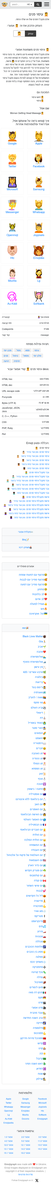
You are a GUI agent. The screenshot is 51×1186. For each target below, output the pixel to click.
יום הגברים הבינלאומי (33, 829)
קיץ (43, 1053)
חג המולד (39, 763)
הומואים (40, 733)
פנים (6, 355)
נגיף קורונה (38, 972)
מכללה (41, 941)
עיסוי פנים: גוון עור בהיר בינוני (33, 455)
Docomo (25, 1118)
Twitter (12, 166)
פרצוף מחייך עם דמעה (33, 584)
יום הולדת (39, 834)
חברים (41, 748)
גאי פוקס (40, 702)
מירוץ (41, 931)
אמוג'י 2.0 (25, 1136)
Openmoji (12, 235)
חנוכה (41, 784)
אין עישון (40, 667)
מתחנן (42, 589)
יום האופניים (38, 809)
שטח (42, 1073)
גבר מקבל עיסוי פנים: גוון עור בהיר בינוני (27, 480)
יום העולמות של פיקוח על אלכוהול (26, 855)
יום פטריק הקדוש (35, 870)
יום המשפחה (37, 845)
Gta (42, 641)
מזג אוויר (40, 911)
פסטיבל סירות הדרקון (33, 1038)
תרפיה (17, 361)
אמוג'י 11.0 (42, 1140)
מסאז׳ (26, 355)
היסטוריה (39, 743)
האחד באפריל (37, 722)
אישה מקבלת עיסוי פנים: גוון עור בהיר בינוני (26, 504)
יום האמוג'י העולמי (34, 819)
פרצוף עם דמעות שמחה (33, 574)
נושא (25, 627)
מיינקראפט (38, 921)
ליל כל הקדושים (36, 895)
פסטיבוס (40, 1033)
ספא (27, 350)
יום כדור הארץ (37, 865)
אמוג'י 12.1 (25, 1144)
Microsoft (12, 189)
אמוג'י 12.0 (8, 1144)
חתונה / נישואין (36, 789)
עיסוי (36, 350)
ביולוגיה (40, 677)
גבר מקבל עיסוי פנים (37, 472)
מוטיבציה (39, 906)
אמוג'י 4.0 (8, 1140)
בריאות (41, 682)
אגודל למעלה (38, 604)
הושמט (41, 738)
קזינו (42, 1048)
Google (12, 143)
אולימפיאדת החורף (34, 661)
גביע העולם (38, 707)
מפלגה (41, 956)
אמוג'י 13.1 (8, 1148)
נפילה (41, 977)
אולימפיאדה (38, 656)
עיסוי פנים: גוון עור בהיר (35, 451)
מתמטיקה (39, 967)
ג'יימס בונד (39, 687)
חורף (42, 778)
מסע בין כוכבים (36, 951)
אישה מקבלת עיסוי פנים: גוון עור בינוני (29, 509)
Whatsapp (39, 212)
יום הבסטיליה (37, 824)
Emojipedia (8, 1122)
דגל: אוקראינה (38, 613)
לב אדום (41, 599)
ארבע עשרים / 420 (34, 672)
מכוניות (40, 936)
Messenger (12, 212)
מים (42, 926)
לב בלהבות (39, 594)
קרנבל (41, 1058)
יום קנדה (40, 880)
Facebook (39, 166)
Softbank (38, 303)
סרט (42, 1002)
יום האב (40, 804)
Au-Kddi (12, 303)
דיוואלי (41, 712)
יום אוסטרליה (37, 794)
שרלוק (41, 1078)
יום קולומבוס (38, 875)
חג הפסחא (39, 768)
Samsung (38, 189)
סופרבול (40, 982)
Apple (38, 143)
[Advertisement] (25, 41)
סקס (42, 997)
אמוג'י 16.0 (25, 1152)
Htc (12, 258)
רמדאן (41, 1068)
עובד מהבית (38, 1012)
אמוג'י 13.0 (42, 1144)
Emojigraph (42, 1118)
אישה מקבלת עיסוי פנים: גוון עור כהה (29, 517)
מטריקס (40, 916)
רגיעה (6, 361)
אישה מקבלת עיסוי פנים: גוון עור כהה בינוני (26, 513)
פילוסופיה (39, 1028)
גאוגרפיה (40, 692)
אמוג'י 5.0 (25, 1140)
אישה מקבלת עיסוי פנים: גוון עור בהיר (29, 500)
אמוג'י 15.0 (42, 1148)
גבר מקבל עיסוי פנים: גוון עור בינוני (30, 484)
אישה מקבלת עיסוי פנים (35, 496)
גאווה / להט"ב (37, 697)
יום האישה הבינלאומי (33, 814)
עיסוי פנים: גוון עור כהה (36, 468)
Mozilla (12, 280)
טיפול (15, 355)
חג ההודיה (39, 758)
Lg (38, 280)
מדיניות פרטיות (25, 1174)
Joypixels (38, 235)
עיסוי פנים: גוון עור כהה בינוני (33, 464)
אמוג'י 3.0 (42, 1136)
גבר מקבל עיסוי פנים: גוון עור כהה (31, 492)
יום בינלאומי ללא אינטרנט (31, 799)
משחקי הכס (38, 961)
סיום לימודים (38, 987)
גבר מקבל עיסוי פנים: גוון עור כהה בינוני (28, 488)
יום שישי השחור (36, 885)
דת (43, 717)
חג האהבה (39, 753)
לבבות (41, 890)
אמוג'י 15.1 (8, 1152)
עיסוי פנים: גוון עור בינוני (35, 460)
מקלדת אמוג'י (25, 531)
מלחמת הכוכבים (35, 946)
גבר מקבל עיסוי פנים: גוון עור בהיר (30, 476)
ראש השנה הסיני (35, 1063)
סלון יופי (37, 355)
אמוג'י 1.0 (8, 1136)
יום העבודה (38, 850)
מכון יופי (7, 350)
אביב (42, 646)
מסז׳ (18, 350)
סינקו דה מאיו (37, 992)
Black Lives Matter (34, 636)
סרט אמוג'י (39, 1007)
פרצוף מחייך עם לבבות (33, 579)
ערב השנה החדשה (34, 1017)
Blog (25, 539)
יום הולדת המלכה (35, 839)
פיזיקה (41, 1022)
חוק (42, 773)
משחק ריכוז (25, 547)
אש (44, 608)
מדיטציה (40, 900)
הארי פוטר (39, 728)
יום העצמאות (37, 860)
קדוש (42, 1043)
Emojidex (38, 258)
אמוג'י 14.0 (25, 1148)
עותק (31, 32)
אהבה (41, 651)
